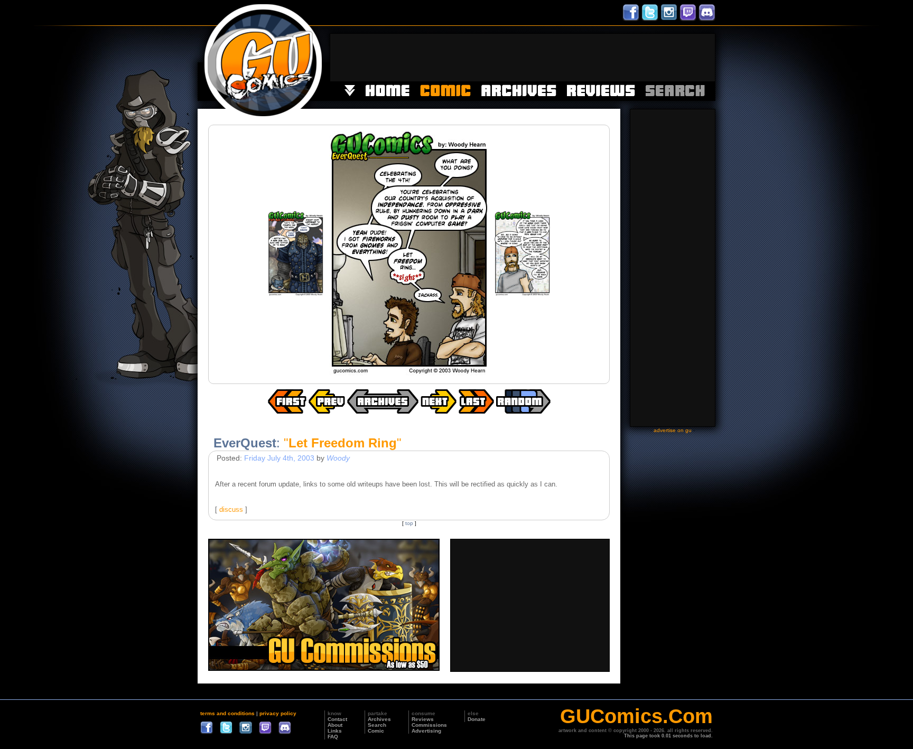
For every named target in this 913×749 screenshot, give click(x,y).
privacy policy (277, 713)
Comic (376, 731)
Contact (337, 719)
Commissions (429, 725)
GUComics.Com (636, 716)
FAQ (333, 736)
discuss (231, 509)
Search (377, 725)
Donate (477, 719)
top (409, 523)
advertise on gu (673, 430)
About (335, 725)
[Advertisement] (522, 57)
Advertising (426, 731)
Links (335, 731)
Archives (379, 719)
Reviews (423, 719)
